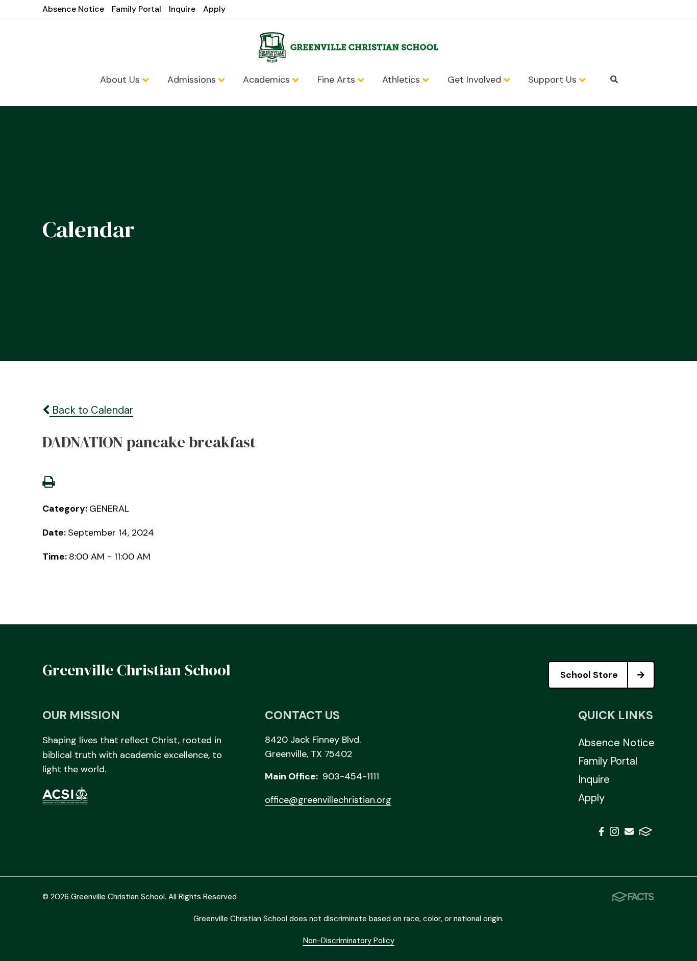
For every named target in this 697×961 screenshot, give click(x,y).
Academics (267, 79)
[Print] (48, 483)
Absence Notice (73, 9)
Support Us (553, 79)
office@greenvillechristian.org (328, 800)
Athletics (402, 79)
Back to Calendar (91, 410)
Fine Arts (337, 79)
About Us (121, 79)
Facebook (601, 833)
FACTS (645, 833)
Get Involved (475, 79)
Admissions (192, 79)
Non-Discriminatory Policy (348, 940)
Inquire (182, 9)
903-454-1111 (350, 776)
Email (629, 833)
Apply (214, 9)
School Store (589, 675)
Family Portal (136, 9)
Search (614, 79)
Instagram (614, 833)
